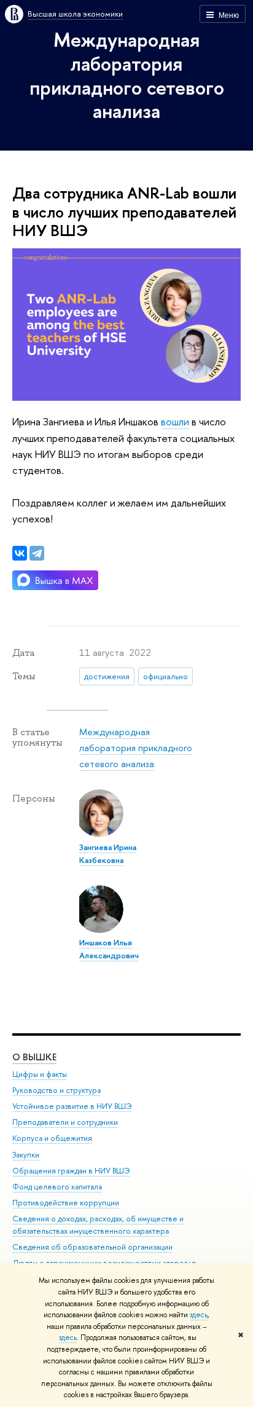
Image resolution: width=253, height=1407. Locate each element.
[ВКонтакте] (19, 553)
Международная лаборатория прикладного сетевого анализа (126, 75)
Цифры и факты (39, 1074)
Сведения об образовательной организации (92, 1247)
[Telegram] (36, 553)
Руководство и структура (56, 1090)
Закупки (25, 1154)
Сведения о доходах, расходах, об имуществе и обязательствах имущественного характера (98, 1224)
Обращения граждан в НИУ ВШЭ (71, 1170)
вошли (175, 421)
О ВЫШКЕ (34, 1056)
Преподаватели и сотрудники (65, 1122)
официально (165, 676)
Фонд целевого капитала (57, 1186)
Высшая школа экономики (75, 13)
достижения (107, 676)
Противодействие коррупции (65, 1202)
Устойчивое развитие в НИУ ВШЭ (72, 1106)
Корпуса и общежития (52, 1138)
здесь (199, 1315)
